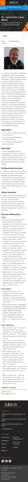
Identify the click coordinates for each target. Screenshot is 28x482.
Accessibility (5, 474)
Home (2, 41)
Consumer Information (8, 472)
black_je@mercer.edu (8, 393)
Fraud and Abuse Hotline (8, 477)
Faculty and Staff (13, 41)
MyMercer (4, 450)
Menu (5, 36)
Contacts (15, 447)
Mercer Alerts (5, 437)
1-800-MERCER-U (6, 429)
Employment (5, 440)
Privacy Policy (5, 479)
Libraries (4, 444)
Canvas (3, 447)
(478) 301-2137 (6, 391)
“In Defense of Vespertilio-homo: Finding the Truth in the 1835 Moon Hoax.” (14, 306)
